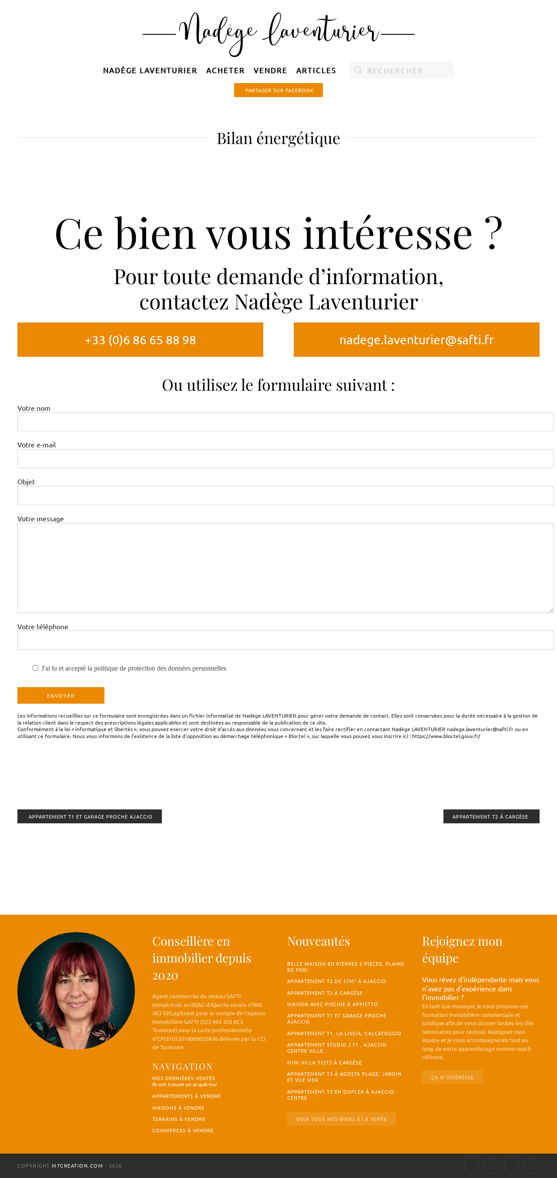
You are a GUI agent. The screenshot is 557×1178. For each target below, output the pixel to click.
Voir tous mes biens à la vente (341, 1118)
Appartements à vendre (186, 1095)
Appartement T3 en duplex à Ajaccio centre (340, 1094)
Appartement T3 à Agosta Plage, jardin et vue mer (344, 1076)
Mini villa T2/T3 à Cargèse (324, 1062)
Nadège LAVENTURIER (150, 69)
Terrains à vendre (178, 1118)
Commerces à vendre (183, 1130)
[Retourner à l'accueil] (278, 33)
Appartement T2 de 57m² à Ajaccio (336, 980)
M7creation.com (77, 1165)
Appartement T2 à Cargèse (490, 816)
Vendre (271, 69)
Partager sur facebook (279, 90)
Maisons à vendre (178, 1107)
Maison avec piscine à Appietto (332, 1003)
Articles (316, 69)
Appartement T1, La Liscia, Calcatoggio (344, 1033)
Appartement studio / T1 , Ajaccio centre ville (337, 1047)
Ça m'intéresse (452, 1077)
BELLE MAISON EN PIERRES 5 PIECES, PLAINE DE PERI (345, 966)
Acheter (225, 69)
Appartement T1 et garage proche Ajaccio (91, 816)
